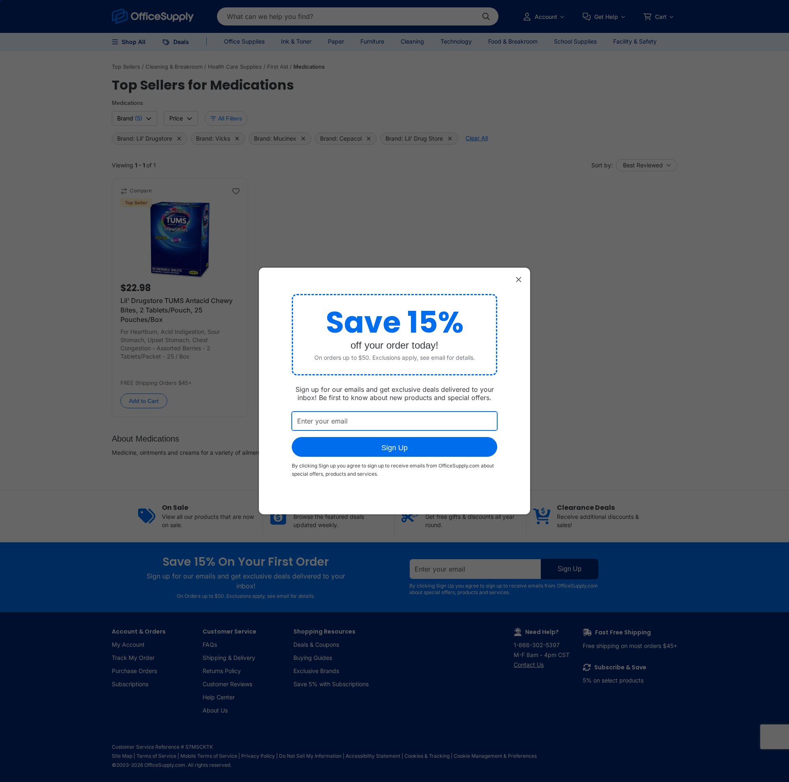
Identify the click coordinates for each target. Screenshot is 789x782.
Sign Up (394, 448)
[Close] (518, 279)
